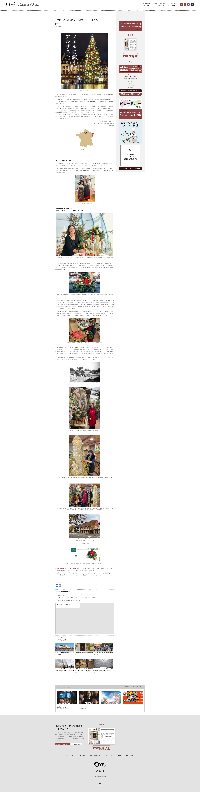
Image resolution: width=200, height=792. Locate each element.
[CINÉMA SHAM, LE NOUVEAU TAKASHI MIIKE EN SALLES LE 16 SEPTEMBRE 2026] (85, 710)
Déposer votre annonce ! (130, 91)
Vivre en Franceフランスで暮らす (173, 4)
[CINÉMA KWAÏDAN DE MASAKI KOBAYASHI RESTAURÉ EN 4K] (63, 710)
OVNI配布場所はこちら (77, 744)
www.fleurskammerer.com (88, 541)
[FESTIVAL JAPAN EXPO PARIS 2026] (106, 710)
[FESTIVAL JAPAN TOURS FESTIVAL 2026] (129, 710)
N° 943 (57, 22)
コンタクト (83, 755)
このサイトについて (71, 755)
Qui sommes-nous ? (126, 755)
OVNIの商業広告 (95, 755)
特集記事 (58, 23)
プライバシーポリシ (109, 755)
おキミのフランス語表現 (130, 168)
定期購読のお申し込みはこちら (62, 744)
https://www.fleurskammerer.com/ (67, 599)
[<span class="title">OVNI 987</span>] (130, 44)
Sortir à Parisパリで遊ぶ (146, 4)
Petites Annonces (130, 76)
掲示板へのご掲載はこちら (130, 94)
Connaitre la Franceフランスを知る (159, 4)
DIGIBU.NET (69, 687)
